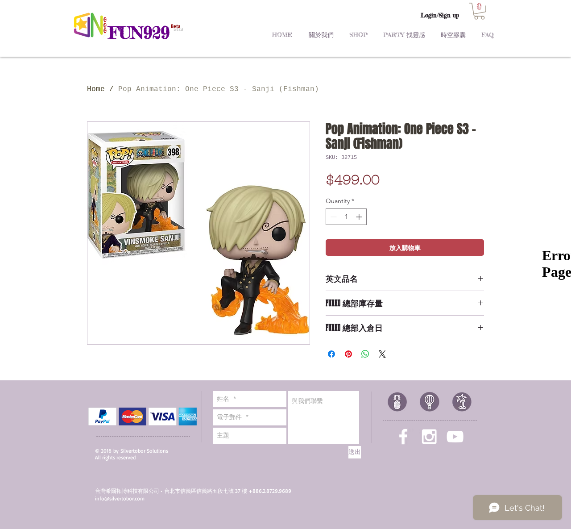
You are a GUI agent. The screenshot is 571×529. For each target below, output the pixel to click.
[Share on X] (382, 354)
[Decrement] (332, 217)
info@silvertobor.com (120, 498)
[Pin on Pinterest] (348, 354)
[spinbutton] (346, 217)
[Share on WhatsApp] (365, 354)
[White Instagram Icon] (429, 436)
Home (96, 89)
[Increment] (359, 217)
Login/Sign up (440, 15)
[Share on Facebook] (331, 354)
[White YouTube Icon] (455, 436)
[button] (479, 11)
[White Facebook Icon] (403, 436)
